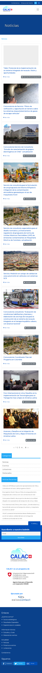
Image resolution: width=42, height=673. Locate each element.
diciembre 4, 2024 (30, 244)
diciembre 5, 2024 (30, 198)
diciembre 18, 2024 (30, 155)
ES (35, 3)
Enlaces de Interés (27, 3)
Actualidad (5, 640)
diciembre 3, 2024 (30, 282)
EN (39, 3)
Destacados (6, 473)
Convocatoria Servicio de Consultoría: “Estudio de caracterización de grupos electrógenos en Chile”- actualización (19, 149)
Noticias (5, 462)
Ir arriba (34, 523)
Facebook (9, 663)
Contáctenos (15, 3)
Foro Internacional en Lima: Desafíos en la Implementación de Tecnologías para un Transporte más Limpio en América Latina (20, 395)
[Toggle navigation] (38, 9)
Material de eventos (10, 635)
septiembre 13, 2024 (30, 401)
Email (32, 663)
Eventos (5, 466)
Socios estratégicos (10, 619)
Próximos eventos (9, 645)
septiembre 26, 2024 (29, 363)
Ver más (7, 77)
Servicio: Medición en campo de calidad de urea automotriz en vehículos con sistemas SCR (21, 276)
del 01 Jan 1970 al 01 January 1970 (31, 76)
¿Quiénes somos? (7, 617)
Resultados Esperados (10, 622)
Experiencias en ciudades (12, 625)
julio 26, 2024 (31, 440)
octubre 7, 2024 (31, 327)
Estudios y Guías (9, 632)
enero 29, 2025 (31, 117)
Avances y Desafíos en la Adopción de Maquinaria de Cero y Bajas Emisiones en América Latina (20, 433)
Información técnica (8, 630)
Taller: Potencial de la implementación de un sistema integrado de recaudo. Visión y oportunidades (20, 70)
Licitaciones (6, 469)
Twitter (20, 663)
